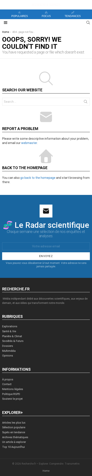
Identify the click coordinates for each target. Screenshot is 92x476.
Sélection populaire (13, 427)
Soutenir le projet (12, 398)
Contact (7, 384)
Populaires (19, 16)
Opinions (7, 355)
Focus (46, 16)
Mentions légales (12, 389)
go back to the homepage (37, 177)
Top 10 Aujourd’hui (13, 446)
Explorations (9, 326)
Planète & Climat (12, 336)
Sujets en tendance (13, 432)
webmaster (29, 143)
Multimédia (9, 350)
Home (46, 470)
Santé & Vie (9, 331)
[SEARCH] (88, 22)
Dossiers (7, 345)
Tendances (73, 16)
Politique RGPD (11, 394)
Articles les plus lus (13, 422)
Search (85, 102)
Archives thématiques (15, 437)
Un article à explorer (14, 442)
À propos (7, 379)
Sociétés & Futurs (13, 341)
